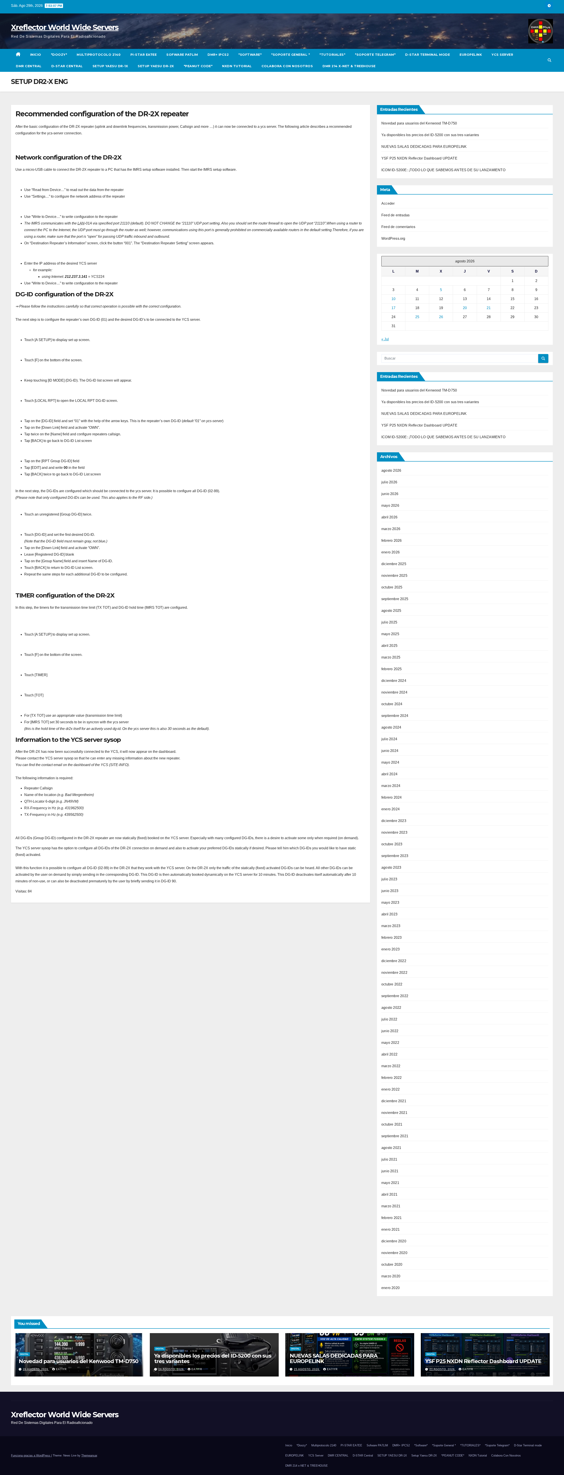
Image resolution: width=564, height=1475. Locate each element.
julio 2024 (389, 739)
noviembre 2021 (394, 1113)
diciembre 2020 (393, 1241)
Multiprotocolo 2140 (99, 55)
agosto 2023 (391, 867)
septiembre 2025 (394, 599)
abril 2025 (389, 646)
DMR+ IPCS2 (218, 55)
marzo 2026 (390, 529)
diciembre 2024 (393, 681)
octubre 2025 (391, 587)
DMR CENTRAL (29, 66)
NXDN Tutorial (237, 66)
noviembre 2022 (394, 972)
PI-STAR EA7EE (143, 55)
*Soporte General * (290, 55)
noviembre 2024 (394, 692)
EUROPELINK (471, 55)
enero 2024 (390, 809)
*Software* (250, 55)
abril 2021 (389, 1194)
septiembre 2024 (394, 716)
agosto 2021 (391, 1148)
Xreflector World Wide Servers (65, 27)
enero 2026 (390, 552)
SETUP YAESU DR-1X (110, 66)
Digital (24, 1354)
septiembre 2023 (394, 856)
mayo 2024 (390, 762)
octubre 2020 (391, 1264)
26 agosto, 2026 (36, 1369)
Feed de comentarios (398, 227)
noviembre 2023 (394, 832)
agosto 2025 (391, 610)
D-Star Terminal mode (427, 55)
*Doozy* (59, 55)
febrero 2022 (391, 1078)
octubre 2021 (391, 1124)
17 (393, 308)
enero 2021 (390, 1229)
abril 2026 (389, 517)
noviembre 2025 (394, 575)
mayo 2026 (390, 505)
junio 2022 (389, 1031)
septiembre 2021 (394, 1136)
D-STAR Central (67, 66)
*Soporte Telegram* (375, 55)
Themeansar (89, 1455)
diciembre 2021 (393, 1101)
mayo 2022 (390, 1043)
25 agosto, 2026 (307, 1369)
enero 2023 (390, 949)
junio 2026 (389, 494)
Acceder (388, 203)
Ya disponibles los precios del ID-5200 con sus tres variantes (430, 135)
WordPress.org (393, 238)
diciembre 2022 (393, 961)
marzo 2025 (390, 657)
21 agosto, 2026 (442, 1369)
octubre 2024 (391, 704)
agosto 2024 (391, 727)
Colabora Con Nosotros (287, 66)
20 (465, 308)
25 (417, 317)
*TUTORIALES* (332, 55)
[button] (549, 60)
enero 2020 (390, 1288)
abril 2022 (389, 1054)
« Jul (385, 339)
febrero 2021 (391, 1218)
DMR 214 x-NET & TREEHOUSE (349, 66)
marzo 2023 (390, 926)
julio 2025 (389, 622)
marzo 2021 (390, 1206)
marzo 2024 (390, 786)
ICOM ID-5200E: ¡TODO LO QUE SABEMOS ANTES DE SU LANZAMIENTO (443, 170)
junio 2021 (389, 1171)
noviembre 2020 (394, 1253)
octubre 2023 (391, 844)
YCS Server (502, 55)
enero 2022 (390, 1089)
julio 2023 (389, 879)
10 (393, 299)
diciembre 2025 (393, 564)
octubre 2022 (391, 984)
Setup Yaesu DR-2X (156, 66)
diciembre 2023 (393, 821)
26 (441, 317)
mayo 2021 (390, 1183)
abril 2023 (389, 914)
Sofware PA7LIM (182, 55)
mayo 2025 (390, 634)
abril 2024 (389, 774)
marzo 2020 (390, 1276)
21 (489, 308)
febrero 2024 (391, 797)
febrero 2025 (391, 669)
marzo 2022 (390, 1066)
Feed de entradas (395, 215)
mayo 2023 (390, 902)
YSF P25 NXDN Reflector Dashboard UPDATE (419, 158)
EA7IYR (61, 1369)
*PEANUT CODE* (198, 66)
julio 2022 (389, 1019)
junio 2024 (389, 751)
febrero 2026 (391, 540)
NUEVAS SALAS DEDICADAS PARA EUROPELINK (424, 146)
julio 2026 (389, 482)
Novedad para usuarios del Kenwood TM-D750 (419, 123)
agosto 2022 (391, 1007)
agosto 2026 (391, 470)
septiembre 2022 (394, 996)
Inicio (35, 55)
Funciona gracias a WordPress (31, 1455)
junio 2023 (389, 891)
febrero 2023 (391, 937)
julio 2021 (389, 1159)
